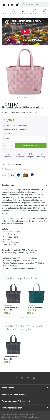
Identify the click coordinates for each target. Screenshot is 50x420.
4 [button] (25, 97)
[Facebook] (16, 378)
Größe (6, 134)
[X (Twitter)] (22, 378)
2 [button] (19, 97)
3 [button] (22, 97)
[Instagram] (28, 378)
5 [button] (27, 97)
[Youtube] (34, 378)
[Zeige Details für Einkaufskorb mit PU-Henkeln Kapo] (36, 293)
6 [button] (30, 97)
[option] (25, 72)
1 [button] (17, 97)
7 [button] (32, 97)
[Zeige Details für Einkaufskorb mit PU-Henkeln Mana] (13, 293)
